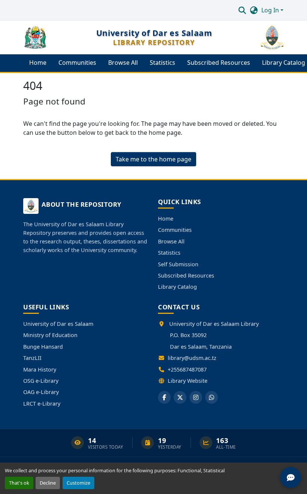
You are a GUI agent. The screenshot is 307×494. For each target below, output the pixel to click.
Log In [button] (270, 10)
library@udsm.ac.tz (192, 357)
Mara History (39, 369)
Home (165, 218)
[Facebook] (164, 397)
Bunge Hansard (43, 346)
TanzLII (32, 357)
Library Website (187, 380)
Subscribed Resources (186, 275)
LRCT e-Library (41, 403)
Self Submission (178, 264)
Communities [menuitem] (77, 62)
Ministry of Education (50, 335)
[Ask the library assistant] (290, 477)
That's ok (19, 482)
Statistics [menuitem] (162, 62)
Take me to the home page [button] (153, 159)
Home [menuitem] (37, 62)
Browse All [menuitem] (123, 62)
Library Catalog (177, 286)
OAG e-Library (41, 391)
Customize (78, 482)
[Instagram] (195, 397)
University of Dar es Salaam (58, 323)
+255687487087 (187, 369)
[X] (180, 397)
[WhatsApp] (211, 397)
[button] (242, 10)
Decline (48, 482)
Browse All (171, 241)
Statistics (169, 252)
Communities (175, 229)
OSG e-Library (40, 380)
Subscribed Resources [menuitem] (218, 62)
